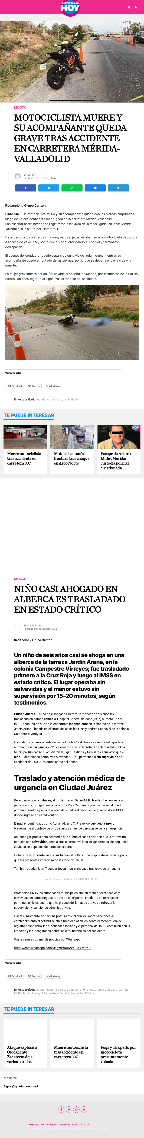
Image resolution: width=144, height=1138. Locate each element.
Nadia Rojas (34, 625)
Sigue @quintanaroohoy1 (21, 1086)
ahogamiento (45, 989)
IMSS (17, 993)
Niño (44, 993)
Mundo (53, 1124)
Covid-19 (84, 1124)
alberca (60, 989)
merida (40, 399)
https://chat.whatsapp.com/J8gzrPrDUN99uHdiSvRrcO (52, 948)
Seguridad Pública (83, 993)
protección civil (58, 993)
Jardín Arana (30, 993)
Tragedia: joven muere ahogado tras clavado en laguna (82, 868)
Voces (74, 1124)
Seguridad (64, 1124)
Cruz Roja (122, 989)
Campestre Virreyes (80, 989)
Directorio (34, 1124)
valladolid (71, 399)
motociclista (55, 399)
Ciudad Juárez (104, 989)
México (44, 1124)
